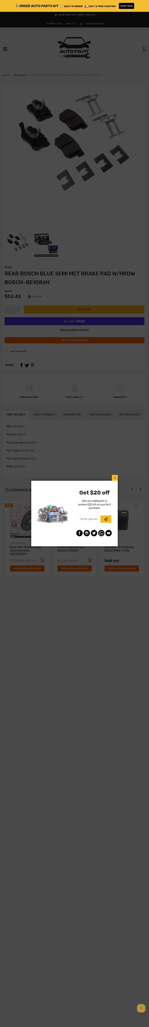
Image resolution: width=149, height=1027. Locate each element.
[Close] (115, 478)
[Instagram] (87, 533)
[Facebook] (79, 533)
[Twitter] (94, 533)
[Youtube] (108, 533)
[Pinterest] (101, 533)
